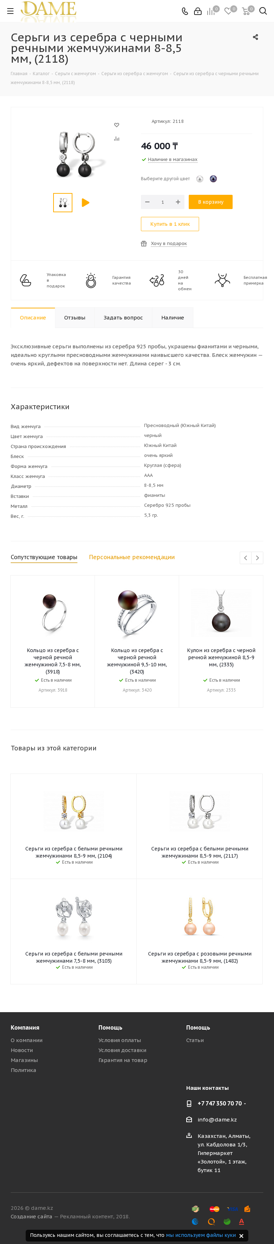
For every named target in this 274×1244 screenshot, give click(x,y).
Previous (246, 558)
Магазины (24, 1060)
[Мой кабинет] (198, 11)
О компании (26, 1040)
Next (257, 558)
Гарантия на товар (122, 1060)
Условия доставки (122, 1050)
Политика (23, 1070)
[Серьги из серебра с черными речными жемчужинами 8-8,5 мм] (74, 128)
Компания (25, 1027)
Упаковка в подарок (56, 280)
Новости (22, 1050)
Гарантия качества (121, 280)
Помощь (110, 1027)
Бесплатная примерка (255, 280)
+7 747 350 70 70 (220, 1103)
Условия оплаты (119, 1040)
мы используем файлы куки (201, 1235)
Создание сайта (31, 1216)
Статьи (195, 1040)
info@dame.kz (217, 1119)
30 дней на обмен (185, 280)
